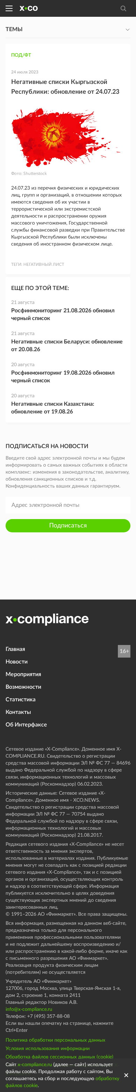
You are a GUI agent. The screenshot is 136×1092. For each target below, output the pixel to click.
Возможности (23, 687)
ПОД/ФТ (21, 55)
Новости (17, 662)
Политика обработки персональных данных (55, 1040)
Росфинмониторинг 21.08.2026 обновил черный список (63, 314)
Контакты (18, 712)
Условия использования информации (48, 1048)
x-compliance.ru (35, 1064)
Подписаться (68, 526)
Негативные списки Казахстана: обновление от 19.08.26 (52, 407)
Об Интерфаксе (26, 725)
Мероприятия (23, 674)
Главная (15, 649)
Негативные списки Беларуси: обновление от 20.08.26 (67, 345)
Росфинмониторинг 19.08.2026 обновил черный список (63, 376)
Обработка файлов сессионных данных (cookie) (59, 1057)
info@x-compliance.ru (29, 1009)
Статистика (21, 699)
